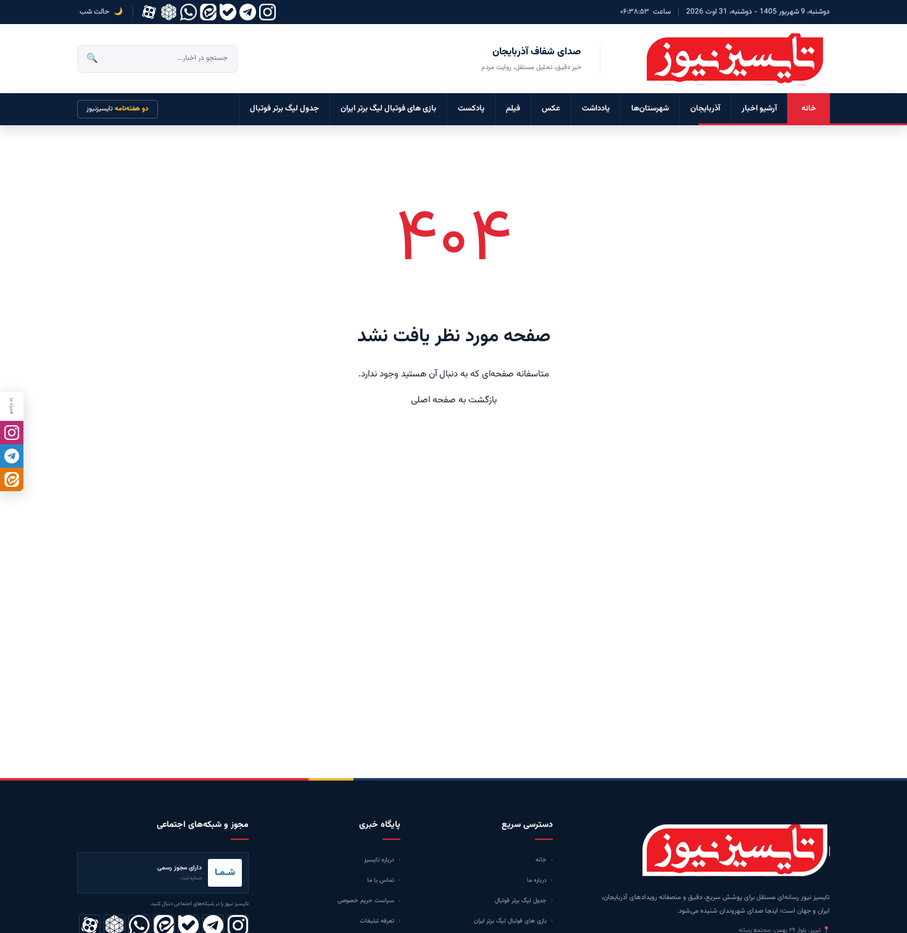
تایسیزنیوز (117, 109)
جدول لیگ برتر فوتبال (284, 108)
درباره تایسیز (379, 860)
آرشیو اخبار (759, 108)
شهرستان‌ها (650, 108)
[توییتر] (168, 12)
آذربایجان (705, 108)
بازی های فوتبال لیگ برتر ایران (388, 108)
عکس (551, 108)
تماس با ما (380, 880)
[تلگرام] (247, 12)
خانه (808, 108)
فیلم (513, 108)
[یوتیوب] (228, 12)
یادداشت (596, 108)
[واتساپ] (188, 12)
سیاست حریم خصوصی (366, 900)
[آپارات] (149, 12)
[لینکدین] (208, 12)
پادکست (471, 108)
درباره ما (537, 880)
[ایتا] (11, 479)
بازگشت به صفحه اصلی (454, 400)
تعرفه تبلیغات (377, 921)
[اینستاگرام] (267, 12)
